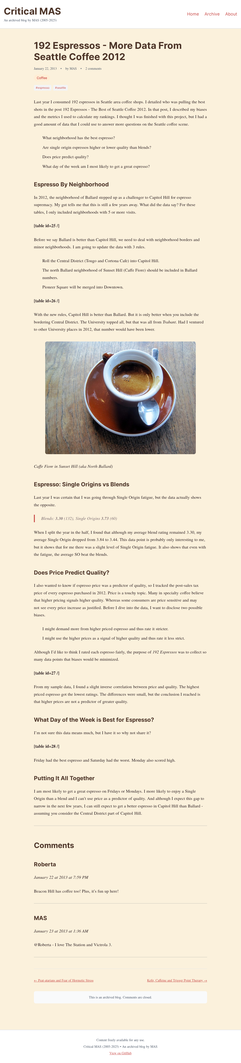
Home (193, 14)
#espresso (42, 87)
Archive (212, 14)
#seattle (60, 87)
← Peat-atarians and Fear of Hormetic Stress (63, 980)
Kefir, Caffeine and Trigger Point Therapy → (177, 980)
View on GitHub (120, 1053)
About (231, 14)
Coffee (42, 78)
